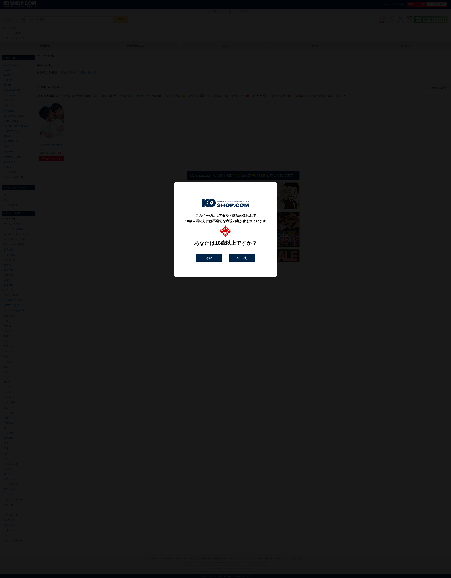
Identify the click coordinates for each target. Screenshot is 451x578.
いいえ (242, 258)
